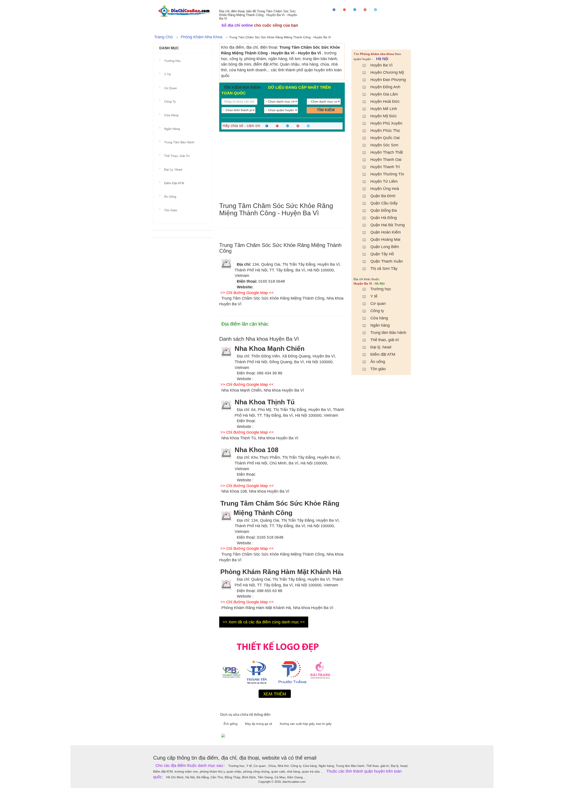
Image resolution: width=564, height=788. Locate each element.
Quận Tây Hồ (382, 254)
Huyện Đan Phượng (388, 79)
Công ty (377, 311)
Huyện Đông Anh (385, 87)
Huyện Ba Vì (381, 65)
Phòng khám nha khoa (201, 37)
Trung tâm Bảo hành (388, 332)
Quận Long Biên (384, 247)
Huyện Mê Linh (383, 109)
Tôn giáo (378, 369)
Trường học (380, 289)
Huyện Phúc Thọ (385, 130)
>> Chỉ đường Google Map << (247, 293)
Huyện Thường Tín (387, 174)
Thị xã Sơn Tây (383, 268)
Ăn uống (377, 361)
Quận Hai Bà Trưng (387, 225)
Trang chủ (163, 37)
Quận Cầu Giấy (384, 203)
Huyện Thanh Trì (385, 167)
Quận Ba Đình (382, 196)
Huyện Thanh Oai (385, 159)
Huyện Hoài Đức (385, 101)
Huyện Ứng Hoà (384, 188)
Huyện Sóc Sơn (384, 145)
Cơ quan (378, 303)
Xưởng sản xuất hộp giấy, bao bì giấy (306, 723)
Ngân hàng (380, 325)
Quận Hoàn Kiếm (385, 232)
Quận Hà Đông (383, 217)
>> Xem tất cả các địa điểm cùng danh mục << (264, 622)
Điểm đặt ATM (382, 354)
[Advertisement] (282, 167)
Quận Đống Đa (383, 210)
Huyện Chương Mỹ (387, 72)
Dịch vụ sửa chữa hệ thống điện (245, 714)
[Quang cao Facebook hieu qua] (315, 735)
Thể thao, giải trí (384, 340)
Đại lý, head (380, 347)
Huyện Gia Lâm (384, 94)
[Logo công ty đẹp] (282, 668)
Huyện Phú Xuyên (386, 123)
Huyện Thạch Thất (386, 152)
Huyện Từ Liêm (384, 181)
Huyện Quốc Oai (385, 138)
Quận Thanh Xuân (386, 261)
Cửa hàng (379, 318)
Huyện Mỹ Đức (383, 116)
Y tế (373, 296)
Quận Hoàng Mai (385, 239)
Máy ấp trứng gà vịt (259, 723)
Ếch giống (231, 723)
